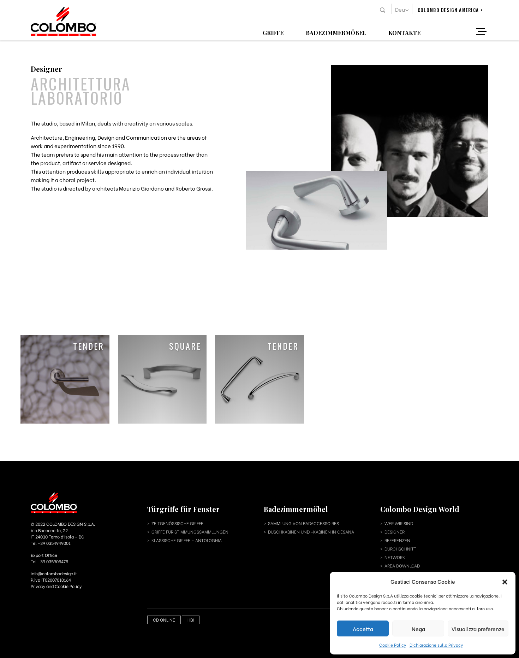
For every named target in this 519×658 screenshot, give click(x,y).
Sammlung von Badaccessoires (303, 523)
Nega (418, 629)
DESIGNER (394, 532)
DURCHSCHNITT (400, 549)
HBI (190, 620)
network (394, 557)
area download (402, 566)
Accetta (363, 629)
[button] (504, 581)
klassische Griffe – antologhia (186, 540)
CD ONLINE (164, 620)
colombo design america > (450, 9)
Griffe (273, 32)
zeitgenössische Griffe (177, 523)
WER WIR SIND (398, 523)
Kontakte (404, 32)
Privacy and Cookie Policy (56, 586)
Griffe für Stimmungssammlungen (189, 532)
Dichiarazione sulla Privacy (436, 645)
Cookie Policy (392, 645)
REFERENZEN (397, 540)
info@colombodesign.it (54, 573)
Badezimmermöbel (336, 32)
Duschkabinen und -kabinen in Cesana (311, 532)
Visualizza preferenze (478, 629)
